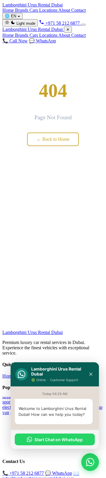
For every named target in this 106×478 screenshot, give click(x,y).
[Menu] (83, 25)
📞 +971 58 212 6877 (23, 473)
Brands (22, 10)
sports (7, 401)
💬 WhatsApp (42, 40)
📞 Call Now (15, 40)
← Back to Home (53, 139)
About (64, 10)
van (5, 412)
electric (9, 407)
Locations (48, 10)
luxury (8, 396)
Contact (78, 10)
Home (8, 10)
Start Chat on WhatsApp (58, 439)
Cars (34, 10)
